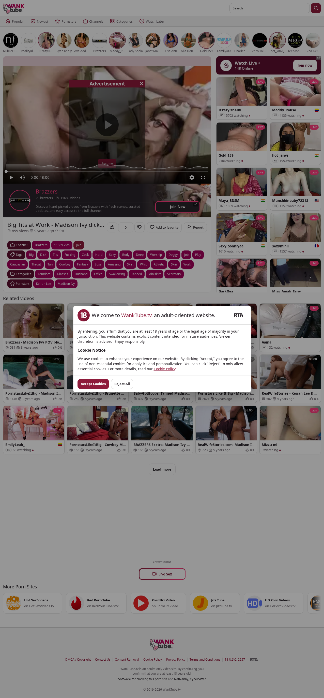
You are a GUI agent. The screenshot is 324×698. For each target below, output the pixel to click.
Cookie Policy (164, 368)
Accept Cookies (93, 383)
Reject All (122, 383)
